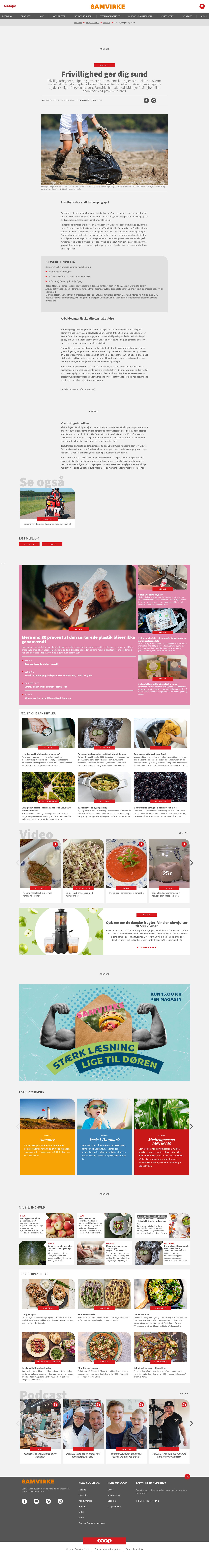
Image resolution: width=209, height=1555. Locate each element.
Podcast (82, 1506)
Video (81, 1511)
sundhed (29, 544)
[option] (47, 508)
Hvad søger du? (89, 1482)
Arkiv (204, 16)
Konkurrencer (85, 1500)
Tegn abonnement (110, 16)
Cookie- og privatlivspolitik (107, 1549)
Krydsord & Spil (83, 16)
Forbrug (7, 16)
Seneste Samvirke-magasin (92, 1523)
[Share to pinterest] (153, 100)
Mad (42, 16)
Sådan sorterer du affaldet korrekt (41, 663)
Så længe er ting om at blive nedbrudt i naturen (48, 698)
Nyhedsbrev (167, 16)
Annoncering (113, 1495)
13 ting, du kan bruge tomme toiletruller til (46, 686)
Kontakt (187, 16)
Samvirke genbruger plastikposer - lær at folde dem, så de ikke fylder (58, 675)
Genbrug (29, 671)
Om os (110, 1489)
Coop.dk (111, 1500)
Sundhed (25, 16)
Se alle (182, 833)
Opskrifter (59, 16)
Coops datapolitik (134, 1549)
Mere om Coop (117, 1482)
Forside (82, 1489)
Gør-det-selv (32, 683)
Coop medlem (114, 1506)
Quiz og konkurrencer (140, 16)
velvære (104, 65)
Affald (28, 660)
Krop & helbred (92, 22)
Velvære (106, 22)
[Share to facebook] (146, 100)
